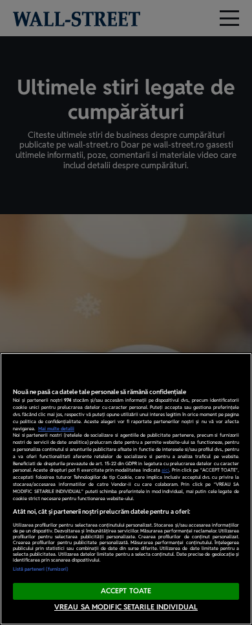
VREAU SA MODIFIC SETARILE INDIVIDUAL (126, 606)
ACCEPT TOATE (126, 590)
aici (165, 470)
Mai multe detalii (56, 429)
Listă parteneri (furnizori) (40, 569)
